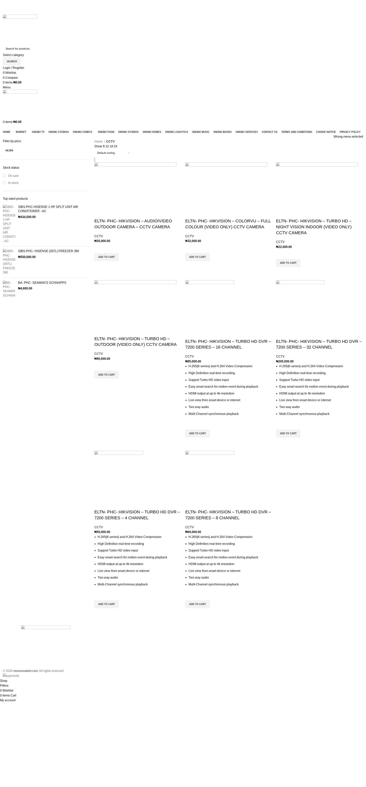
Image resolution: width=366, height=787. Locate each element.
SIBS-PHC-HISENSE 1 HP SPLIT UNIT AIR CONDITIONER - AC (48, 209)
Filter (9, 150)
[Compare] (99, 213)
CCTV (98, 236)
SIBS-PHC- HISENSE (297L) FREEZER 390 (48, 251)
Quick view (99, 266)
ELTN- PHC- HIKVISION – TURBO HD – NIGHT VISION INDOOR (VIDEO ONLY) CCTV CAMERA (314, 227)
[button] (106, 257)
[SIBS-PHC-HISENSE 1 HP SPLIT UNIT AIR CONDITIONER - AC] (9, 224)
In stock (12, 182)
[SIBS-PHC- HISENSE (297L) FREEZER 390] (9, 262)
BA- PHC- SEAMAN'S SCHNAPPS (42, 282)
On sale (13, 175)
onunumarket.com (26, 670)
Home (98, 141)
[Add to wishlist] (99, 248)
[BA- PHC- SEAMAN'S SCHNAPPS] (9, 289)
